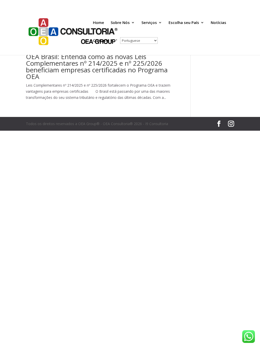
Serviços (149, 23)
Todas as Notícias (185, 4)
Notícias (218, 23)
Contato (100, 40)
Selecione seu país (216, 4)
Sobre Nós (120, 23)
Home (98, 23)
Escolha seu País (184, 23)
